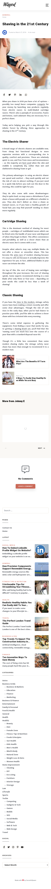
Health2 (5, 720)
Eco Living (11, 774)
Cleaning (10, 767)
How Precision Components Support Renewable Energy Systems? (16, 567)
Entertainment (8, 704)
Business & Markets (15, 687)
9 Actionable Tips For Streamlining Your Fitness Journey (15, 585)
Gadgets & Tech (14, 805)
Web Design (12, 829)
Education (11, 690)
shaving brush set (22, 328)
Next (40, 448)
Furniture (11, 778)
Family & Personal (10, 707)
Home (4, 531)
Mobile (9, 811)
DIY (8, 771)
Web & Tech (12, 825)
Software (11, 822)
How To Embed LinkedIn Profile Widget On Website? (16, 549)
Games (10, 808)
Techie (5, 798)
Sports (5, 795)
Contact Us (7, 527)
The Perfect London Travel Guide (16, 622)
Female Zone (12, 730)
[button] (47, 5)
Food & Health (8, 710)
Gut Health (11, 740)
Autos (5, 680)
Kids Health (11, 744)
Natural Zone (12, 754)
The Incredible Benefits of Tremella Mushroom (32, 423)
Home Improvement (11, 765)
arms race (18, 255)
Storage (10, 785)
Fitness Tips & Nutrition (14, 581)
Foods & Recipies (28, 418)
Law (4, 788)
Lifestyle (6, 791)
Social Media (8, 545)
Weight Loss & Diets (15, 758)
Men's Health (12, 747)
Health (5, 600)
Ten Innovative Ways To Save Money (14, 658)
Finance (6, 654)
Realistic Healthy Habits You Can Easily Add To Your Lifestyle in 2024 (17, 604)
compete (41, 104)
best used (26, 163)
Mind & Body (12, 751)
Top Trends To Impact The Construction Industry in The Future (16, 640)
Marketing (11, 697)
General (6, 15)
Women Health (13, 761)
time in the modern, (25, 302)
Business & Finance (10, 700)
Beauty (10, 723)
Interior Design (13, 781)
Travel (5, 618)
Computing (11, 801)
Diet (8, 727)
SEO (8, 815)
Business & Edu (9, 636)
